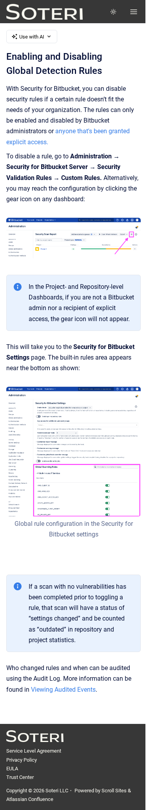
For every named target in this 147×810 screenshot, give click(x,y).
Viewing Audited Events (63, 689)
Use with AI (31, 37)
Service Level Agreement (33, 751)
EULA (12, 768)
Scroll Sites (114, 790)
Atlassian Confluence (29, 799)
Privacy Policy (21, 760)
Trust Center (20, 777)
